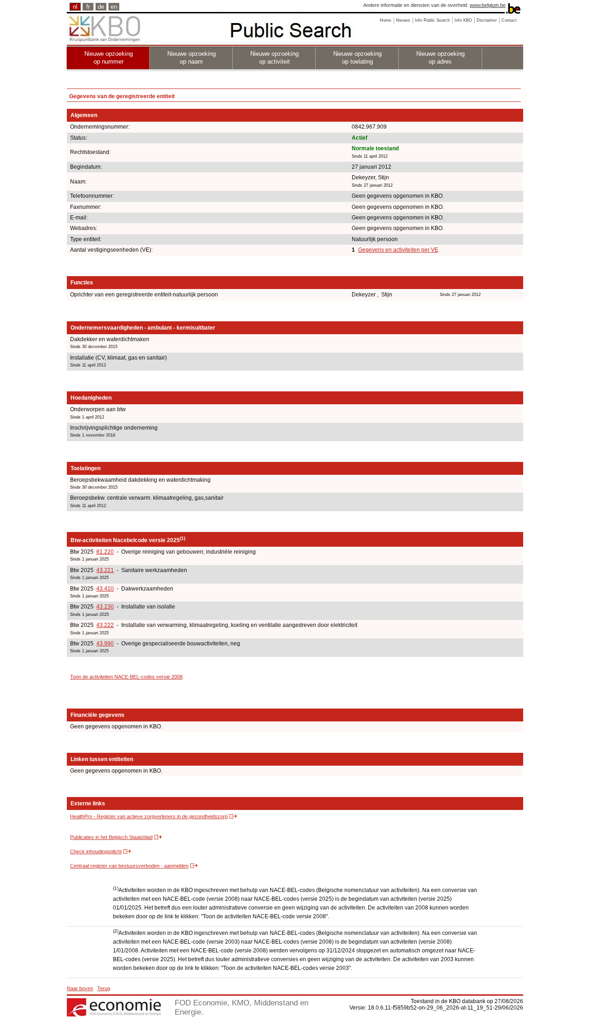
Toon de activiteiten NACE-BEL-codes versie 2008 (126, 676)
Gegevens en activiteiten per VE (398, 250)
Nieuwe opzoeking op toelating (357, 57)
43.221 (105, 570)
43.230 (105, 606)
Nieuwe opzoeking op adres (440, 57)
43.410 (105, 588)
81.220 (105, 552)
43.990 (105, 643)
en (114, 6)
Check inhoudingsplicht (96, 851)
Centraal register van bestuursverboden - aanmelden (129, 865)
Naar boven (80, 988)
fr (88, 6)
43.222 (105, 625)
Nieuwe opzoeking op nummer (108, 57)
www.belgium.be (488, 5)
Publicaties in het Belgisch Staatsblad (111, 837)
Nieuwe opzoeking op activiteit (274, 57)
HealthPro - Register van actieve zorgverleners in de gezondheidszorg (149, 816)
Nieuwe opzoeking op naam (191, 57)
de (101, 6)
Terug (103, 988)
